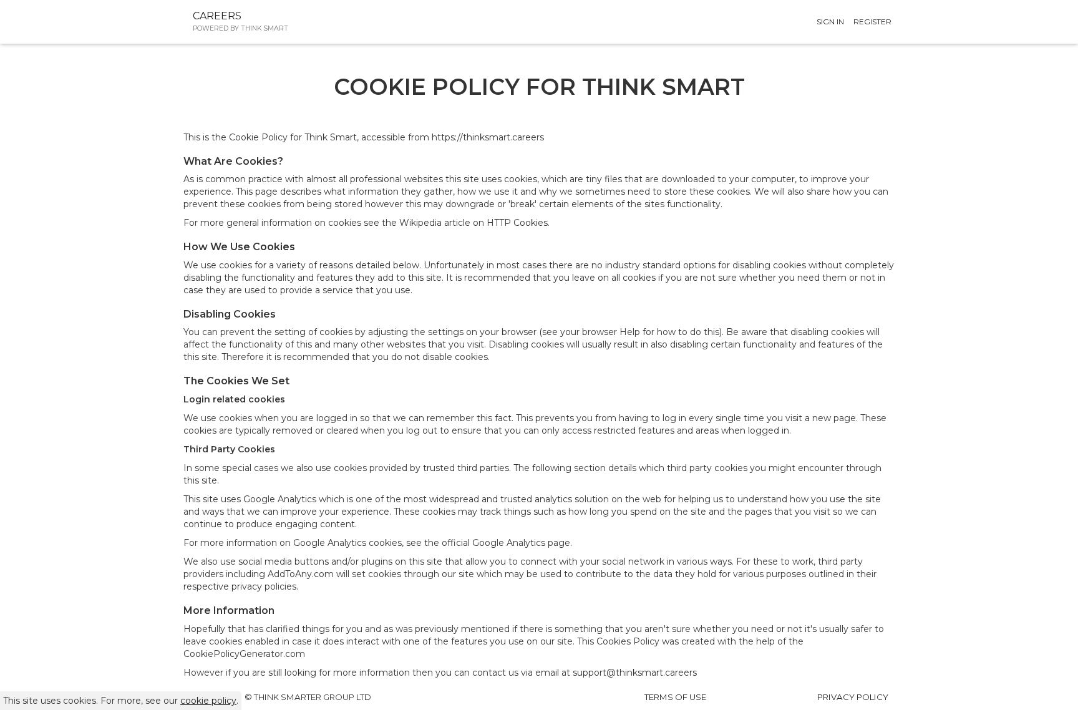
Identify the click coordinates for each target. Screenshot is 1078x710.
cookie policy (208, 700)
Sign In (830, 21)
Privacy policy (852, 697)
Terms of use (675, 697)
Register (872, 21)
